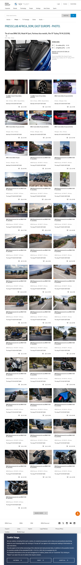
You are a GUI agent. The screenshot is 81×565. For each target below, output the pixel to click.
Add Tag (66, 15)
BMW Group (8, 523)
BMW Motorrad (45, 523)
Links (18, 529)
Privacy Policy (59, 529)
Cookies (7, 532)
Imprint (30, 529)
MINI (31, 523)
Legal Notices (44, 529)
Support (7, 529)
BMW (21, 523)
